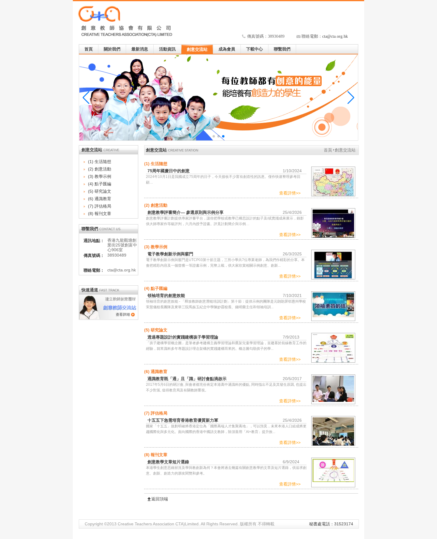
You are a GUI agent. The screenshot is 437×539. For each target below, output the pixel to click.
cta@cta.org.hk (335, 36)
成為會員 (226, 49)
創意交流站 (197, 49)
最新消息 (139, 49)
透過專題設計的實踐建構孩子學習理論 (182, 337)
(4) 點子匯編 (99, 183)
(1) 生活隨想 (99, 161)
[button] (351, 97)
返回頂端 (159, 499)
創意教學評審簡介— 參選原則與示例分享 (185, 212)
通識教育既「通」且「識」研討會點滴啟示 (187, 378)
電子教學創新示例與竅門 (170, 254)
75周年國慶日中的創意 (168, 170)
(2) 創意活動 (99, 169)
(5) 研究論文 (99, 191)
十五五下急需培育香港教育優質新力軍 (182, 420)
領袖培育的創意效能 (166, 295)
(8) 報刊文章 (99, 213)
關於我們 (112, 49)
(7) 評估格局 (99, 206)
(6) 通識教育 (99, 198)
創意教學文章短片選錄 (168, 461)
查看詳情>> (290, 193)
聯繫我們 (282, 49)
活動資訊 (167, 49)
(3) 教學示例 (99, 176)
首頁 (88, 49)
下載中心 (254, 49)
